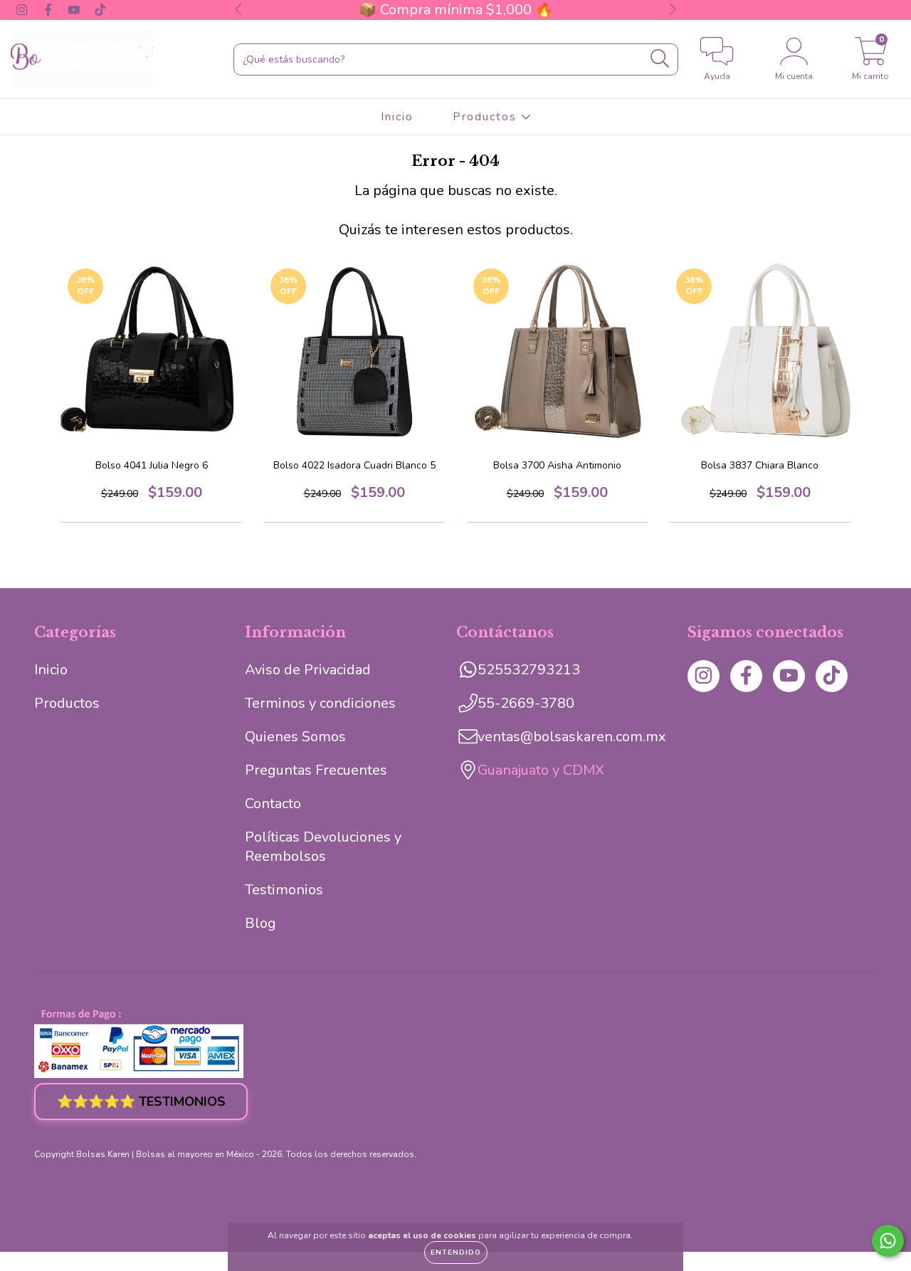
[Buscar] (660, 58)
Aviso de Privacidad (308, 669)
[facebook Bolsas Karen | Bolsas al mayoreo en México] (50, 9)
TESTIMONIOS (141, 1101)
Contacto (273, 803)
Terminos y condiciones (320, 703)
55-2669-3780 (526, 703)
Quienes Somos (295, 736)
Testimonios (284, 889)
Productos (487, 117)
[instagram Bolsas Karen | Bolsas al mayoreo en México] (24, 9)
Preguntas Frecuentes (316, 770)
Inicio (397, 117)
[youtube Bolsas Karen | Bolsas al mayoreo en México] (76, 9)
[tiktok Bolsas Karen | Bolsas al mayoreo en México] (100, 9)
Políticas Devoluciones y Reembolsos (323, 846)
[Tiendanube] (832, 1155)
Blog (260, 923)
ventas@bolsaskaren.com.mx (572, 736)
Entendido (456, 1252)
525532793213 (529, 669)
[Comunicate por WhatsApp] (888, 1241)
